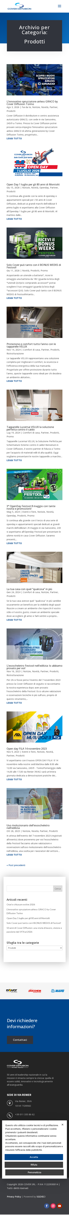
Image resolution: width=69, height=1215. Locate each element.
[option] (11, 991)
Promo (44, 270)
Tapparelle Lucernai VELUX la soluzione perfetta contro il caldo (30, 428)
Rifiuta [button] (34, 1164)
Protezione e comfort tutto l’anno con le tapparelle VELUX (31, 345)
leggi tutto (14, 138)
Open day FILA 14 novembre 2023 (27, 748)
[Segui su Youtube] (59, 1205)
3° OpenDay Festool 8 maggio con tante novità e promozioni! (31, 507)
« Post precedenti (16, 865)
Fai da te (26, 107)
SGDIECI (41, 1196)
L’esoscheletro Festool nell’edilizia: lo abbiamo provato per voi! (34, 667)
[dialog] (34, 1149)
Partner (53, 107)
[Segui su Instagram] (53, 1205)
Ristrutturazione (15, 353)
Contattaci (20, 1040)
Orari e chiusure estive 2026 (21, 904)
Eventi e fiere (29, 511)
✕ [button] (62, 1124)
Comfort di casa (31, 349)
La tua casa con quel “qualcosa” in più (29, 589)
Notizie (36, 107)
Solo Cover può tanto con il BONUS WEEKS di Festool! (34, 266)
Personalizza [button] (34, 1172)
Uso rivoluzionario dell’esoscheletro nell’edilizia (28, 827)
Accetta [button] (34, 1157)
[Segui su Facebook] (46, 1205)
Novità (44, 107)
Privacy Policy (14, 1196)
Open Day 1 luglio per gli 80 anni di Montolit (33, 184)
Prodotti (11, 110)
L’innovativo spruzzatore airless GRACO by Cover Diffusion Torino (32, 103)
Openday (44, 187)
